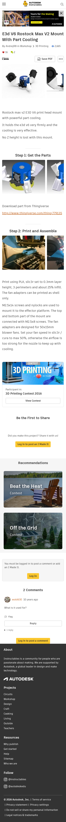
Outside (8, 723)
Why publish (11, 744)
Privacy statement (16, 804)
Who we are (10, 763)
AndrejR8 (11, 46)
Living (7, 718)
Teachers (9, 728)
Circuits (8, 694)
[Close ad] (61, 14)
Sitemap (8, 758)
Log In (33, 576)
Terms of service (41, 799)
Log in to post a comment (33, 640)
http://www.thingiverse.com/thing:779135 (32, 213)
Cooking (8, 713)
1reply (10, 630)
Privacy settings (39, 804)
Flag (10, 616)
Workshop (26, 46)
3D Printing (42, 46)
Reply (33, 623)
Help (6, 754)
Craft (6, 709)
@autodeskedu (17, 786)
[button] (4, 4)
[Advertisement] (33, 18)
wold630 (17, 599)
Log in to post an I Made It (33, 444)
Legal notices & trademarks (22, 815)
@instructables (17, 779)
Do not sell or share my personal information (32, 810)
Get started (10, 749)
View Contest (33, 400)
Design (8, 704)
